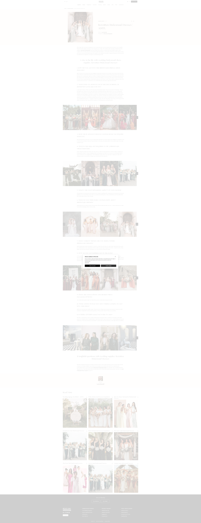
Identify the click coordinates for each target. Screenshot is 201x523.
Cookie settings (108, 265)
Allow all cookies (92, 265)
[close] (115, 256)
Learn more (87, 262)
